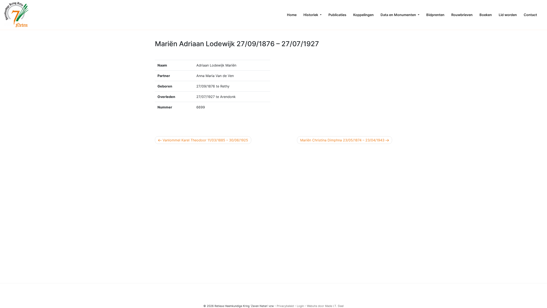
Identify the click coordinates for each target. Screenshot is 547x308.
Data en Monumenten (399, 15)
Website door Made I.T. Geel (325, 306)
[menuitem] (292, 14)
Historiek (311, 15)
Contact (530, 15)
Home (292, 15)
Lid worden (508, 15)
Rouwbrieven (462, 15)
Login (300, 306)
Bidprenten (435, 15)
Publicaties (337, 15)
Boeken (485, 15)
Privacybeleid (285, 306)
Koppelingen (363, 15)
